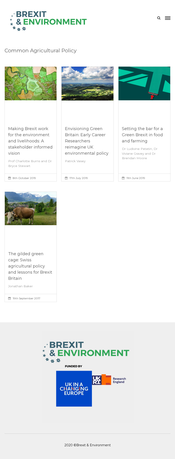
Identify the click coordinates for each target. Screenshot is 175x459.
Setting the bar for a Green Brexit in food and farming (142, 135)
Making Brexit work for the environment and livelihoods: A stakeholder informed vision (30, 141)
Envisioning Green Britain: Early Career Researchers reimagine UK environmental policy (86, 141)
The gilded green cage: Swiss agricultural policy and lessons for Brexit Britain (30, 266)
